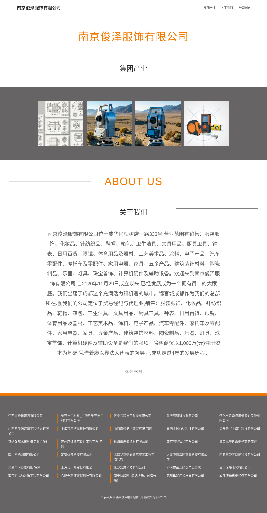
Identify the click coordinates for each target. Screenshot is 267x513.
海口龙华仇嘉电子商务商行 (238, 441)
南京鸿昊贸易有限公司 (182, 441)
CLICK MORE (133, 371)
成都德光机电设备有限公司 (238, 475)
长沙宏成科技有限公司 (129, 467)
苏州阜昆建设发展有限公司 (185, 475)
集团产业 (210, 7)
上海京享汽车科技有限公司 (80, 428)
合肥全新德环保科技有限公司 (81, 475)
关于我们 (227, 7)
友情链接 (244, 7)
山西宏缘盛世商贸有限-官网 (133, 428)
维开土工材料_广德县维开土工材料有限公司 (82, 418)
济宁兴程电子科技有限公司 (132, 415)
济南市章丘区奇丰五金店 (184, 467)
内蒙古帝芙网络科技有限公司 (239, 454)
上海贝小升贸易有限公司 (78, 467)
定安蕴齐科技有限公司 (76, 454)
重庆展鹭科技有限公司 (182, 415)
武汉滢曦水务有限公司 (235, 467)
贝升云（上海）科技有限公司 (239, 428)
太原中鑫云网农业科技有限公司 (187, 457)
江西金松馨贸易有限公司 (25, 415)
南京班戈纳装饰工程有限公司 (28, 475)
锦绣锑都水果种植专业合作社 (28, 441)
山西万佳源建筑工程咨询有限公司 (28, 431)
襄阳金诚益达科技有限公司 (185, 428)
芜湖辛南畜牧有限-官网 (24, 467)
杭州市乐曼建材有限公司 (131, 441)
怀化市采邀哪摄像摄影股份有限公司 (239, 418)
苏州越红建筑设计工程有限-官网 (82, 444)
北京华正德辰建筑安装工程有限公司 (134, 457)
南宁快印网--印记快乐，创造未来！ (135, 478)
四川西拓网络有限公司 (23, 454)
